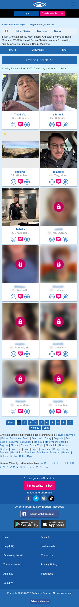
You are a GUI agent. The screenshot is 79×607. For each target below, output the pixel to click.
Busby (13, 456)
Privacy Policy (49, 564)
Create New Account (52, 13)
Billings (15, 445)
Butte (22, 456)
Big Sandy (25, 441)
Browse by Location (14, 555)
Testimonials (48, 546)
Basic (13, 50)
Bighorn (4, 445)
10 (69, 422)
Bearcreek (37, 438)
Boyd (26, 449)
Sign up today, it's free (40, 485)
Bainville (70, 434)
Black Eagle (36, 445)
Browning (55, 452)
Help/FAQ (8, 546)
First (10, 422)
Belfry (48, 438)
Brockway (42, 452)
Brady (56, 449)
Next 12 (35, 427)
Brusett (66, 452)
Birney (24, 445)
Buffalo (4, 456)
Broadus (4, 452)
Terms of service (12, 564)
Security (8, 582)
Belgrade (58, 438)
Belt (67, 438)
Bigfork (63, 441)
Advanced (39, 50)
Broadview (17, 452)
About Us (46, 537)
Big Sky (38, 441)
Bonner (63, 445)
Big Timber (50, 441)
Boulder (4, 449)
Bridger (66, 449)
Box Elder (16, 449)
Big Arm (13, 441)
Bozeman (46, 449)
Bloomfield (51, 445)
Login (27, 13)
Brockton (30, 452)
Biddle (3, 441)
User (65, 50)
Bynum (31, 456)
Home (6, 537)
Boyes (35, 449)
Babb (60, 434)
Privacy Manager (40, 601)
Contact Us (47, 555)
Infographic (47, 573)
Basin (26, 438)
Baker (4, 438)
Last (46, 427)
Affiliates (8, 573)
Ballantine (15, 438)
